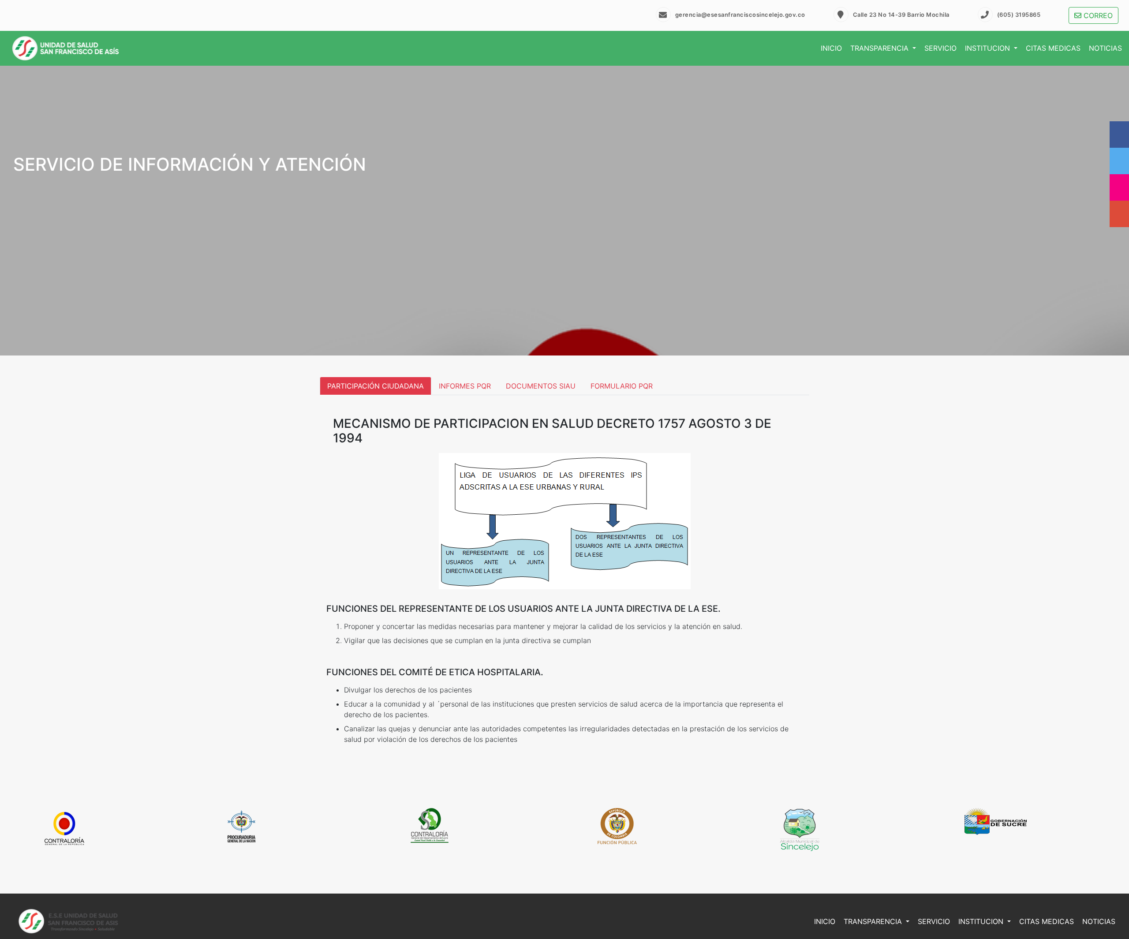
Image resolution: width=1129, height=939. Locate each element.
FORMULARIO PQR (622, 386)
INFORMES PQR (465, 386)
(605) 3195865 (1019, 14)
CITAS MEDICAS (1053, 48)
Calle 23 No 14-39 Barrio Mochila (901, 14)
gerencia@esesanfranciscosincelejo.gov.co (740, 14)
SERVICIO (940, 48)
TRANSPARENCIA (880, 48)
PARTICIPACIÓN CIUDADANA (375, 386)
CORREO (1097, 15)
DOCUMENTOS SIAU (541, 386)
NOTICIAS (1105, 48)
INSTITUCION (988, 48)
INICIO (831, 48)
